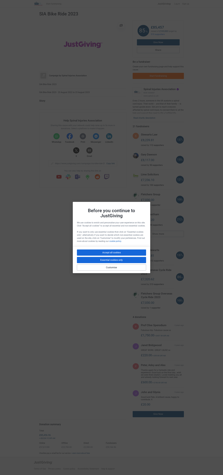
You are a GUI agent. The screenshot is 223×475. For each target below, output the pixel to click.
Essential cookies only (111, 260)
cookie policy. (115, 241)
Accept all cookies (111, 252)
